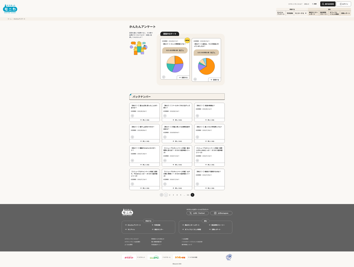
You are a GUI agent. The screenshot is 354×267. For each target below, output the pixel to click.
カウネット (142, 257)
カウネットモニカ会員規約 (132, 242)
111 (188, 195)
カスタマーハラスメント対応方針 (193, 242)
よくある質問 (128, 244)
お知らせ (306, 4)
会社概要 (185, 239)
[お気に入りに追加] (163, 77)
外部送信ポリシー (156, 244)
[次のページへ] (192, 195)
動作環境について (187, 244)
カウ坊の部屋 (193, 257)
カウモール (167, 257)
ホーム (10, 19)
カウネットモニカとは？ (295, 4)
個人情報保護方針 (156, 242)
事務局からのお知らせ (157, 239)
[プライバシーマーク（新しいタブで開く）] (228, 257)
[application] (175, 64)
